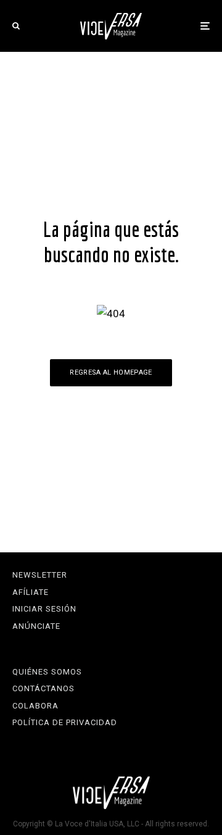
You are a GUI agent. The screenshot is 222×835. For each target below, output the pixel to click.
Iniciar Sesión (44, 608)
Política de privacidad (64, 722)
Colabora (35, 705)
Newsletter (39, 575)
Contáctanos (43, 688)
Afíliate (30, 592)
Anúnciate (36, 626)
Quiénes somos (47, 671)
